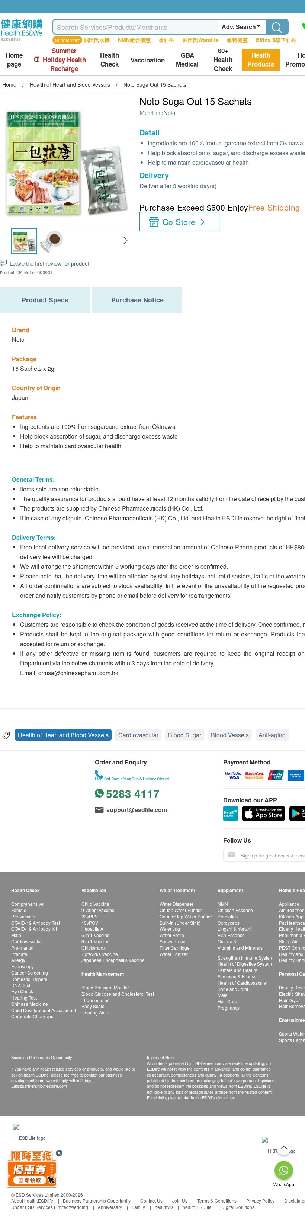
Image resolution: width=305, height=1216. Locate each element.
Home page (14, 59)
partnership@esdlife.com (44, 1086)
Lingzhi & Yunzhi (234, 928)
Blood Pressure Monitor (105, 987)
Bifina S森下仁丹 (276, 40)
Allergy (18, 960)
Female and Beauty (237, 970)
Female (18, 910)
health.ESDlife (197, 1207)
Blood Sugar (184, 735)
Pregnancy (229, 1007)
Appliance (289, 904)
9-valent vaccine (98, 910)
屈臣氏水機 (97, 40)
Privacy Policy (260, 1200)
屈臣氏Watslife (201, 40)
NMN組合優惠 (134, 40)
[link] (29, 1137)
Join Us (179, 1200)
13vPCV (89, 923)
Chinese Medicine (29, 1004)
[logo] (22, 41)
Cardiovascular (138, 735)
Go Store (179, 221)
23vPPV (89, 916)
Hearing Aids (94, 1012)
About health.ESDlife (32, 1200)
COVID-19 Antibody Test (35, 923)
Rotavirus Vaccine (99, 954)
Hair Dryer (289, 1000)
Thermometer (95, 1000)
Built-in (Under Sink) (180, 923)
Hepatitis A (92, 928)
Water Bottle (172, 935)
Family (138, 1207)
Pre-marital (22, 947)
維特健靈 (237, 40)
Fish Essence (231, 935)
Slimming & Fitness (237, 976)
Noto (169, 113)
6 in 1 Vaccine (95, 941)
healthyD (164, 1207)
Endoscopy (22, 966)
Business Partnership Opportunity (97, 1200)
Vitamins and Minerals (240, 947)
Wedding (79, 1207)
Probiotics (228, 916)
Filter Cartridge (175, 947)
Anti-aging (272, 735)
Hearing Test (24, 997)
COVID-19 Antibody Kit (34, 928)
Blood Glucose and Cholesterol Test (117, 994)
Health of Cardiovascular (243, 982)
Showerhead (173, 941)
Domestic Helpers (29, 979)
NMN (223, 904)
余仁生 (166, 40)
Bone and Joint (233, 989)
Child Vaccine (95, 904)
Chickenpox (93, 947)
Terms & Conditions (217, 1200)
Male (16, 935)
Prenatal (19, 954)
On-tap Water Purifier (181, 910)
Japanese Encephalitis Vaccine (113, 960)
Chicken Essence (235, 910)
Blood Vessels (230, 735)
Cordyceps (229, 923)
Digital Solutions (237, 1207)
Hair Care (227, 1001)
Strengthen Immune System (245, 957)
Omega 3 (227, 941)
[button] (125, 240)
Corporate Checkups (32, 1016)
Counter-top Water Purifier (186, 916)
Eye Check (22, 991)
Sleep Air (288, 941)
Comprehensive (27, 904)
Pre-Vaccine (23, 916)
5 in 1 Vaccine (95, 935)
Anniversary (110, 1207)
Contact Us (151, 1200)
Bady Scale (93, 1006)
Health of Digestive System (245, 963)
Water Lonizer (174, 954)
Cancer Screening (29, 972)
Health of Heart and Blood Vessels (63, 735)
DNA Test (20, 985)
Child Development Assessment (43, 1010)
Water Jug (170, 928)
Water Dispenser (176, 904)
